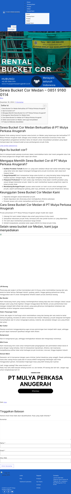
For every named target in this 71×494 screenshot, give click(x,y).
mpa (5, 402)
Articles (38, 488)
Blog (1, 98)
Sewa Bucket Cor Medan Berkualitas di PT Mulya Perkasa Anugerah (23, 108)
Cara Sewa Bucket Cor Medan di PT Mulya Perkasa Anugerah (22, 117)
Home (28, 2)
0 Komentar (19, 102)
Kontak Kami (30, 11)
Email (2, 450)
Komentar (3, 419)
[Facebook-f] (4, 491)
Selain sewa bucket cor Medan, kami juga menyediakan (20, 119)
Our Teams (39, 481)
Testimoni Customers (25, 481)
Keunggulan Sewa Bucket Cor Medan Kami (16, 115)
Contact (38, 485)
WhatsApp (35, 391)
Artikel (29, 9)
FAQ (21, 478)
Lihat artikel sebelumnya (8, 146)
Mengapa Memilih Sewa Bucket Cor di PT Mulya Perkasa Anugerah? (24, 113)
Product (38, 478)
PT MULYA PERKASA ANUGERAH (12, 122)
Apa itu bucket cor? (8, 110)
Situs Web (3, 458)
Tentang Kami (31, 4)
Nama (2, 443)
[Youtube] (12, 491)
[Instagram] (8, 491)
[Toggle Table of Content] (44, 105)
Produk (29, 6)
